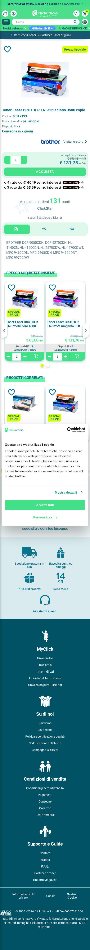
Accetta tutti (45, 505)
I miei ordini (45, 665)
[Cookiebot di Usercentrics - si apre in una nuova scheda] (67, 430)
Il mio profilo (45, 658)
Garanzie (45, 808)
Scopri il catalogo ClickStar (45, 217)
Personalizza (42, 517)
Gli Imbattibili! (41, 28)
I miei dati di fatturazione (45, 678)
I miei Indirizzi (45, 671)
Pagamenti (45, 794)
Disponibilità (22, 346)
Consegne (45, 801)
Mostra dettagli (66, 492)
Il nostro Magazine (45, 879)
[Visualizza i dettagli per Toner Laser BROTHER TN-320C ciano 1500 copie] (65, 403)
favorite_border (7, 49)
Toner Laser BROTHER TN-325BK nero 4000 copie (22, 324)
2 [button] (47, 365)
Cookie (50, 896)
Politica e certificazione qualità (45, 736)
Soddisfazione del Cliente (45, 743)
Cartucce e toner (45, 873)
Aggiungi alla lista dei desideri (11, 287)
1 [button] (42, 365)
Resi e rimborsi (45, 815)
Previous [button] (4, 330)
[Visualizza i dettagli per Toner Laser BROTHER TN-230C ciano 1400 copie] (24, 403)
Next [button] (86, 330)
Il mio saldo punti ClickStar (45, 685)
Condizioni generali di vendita (45, 788)
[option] (45, 3)
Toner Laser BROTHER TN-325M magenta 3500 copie (64, 324)
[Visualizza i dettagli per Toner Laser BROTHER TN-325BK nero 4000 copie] (24, 299)
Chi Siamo (45, 723)
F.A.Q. (45, 866)
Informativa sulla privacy (23, 896)
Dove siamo (45, 730)
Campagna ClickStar (45, 750)
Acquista (45, 171)
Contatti (45, 853)
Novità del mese (13, 28)
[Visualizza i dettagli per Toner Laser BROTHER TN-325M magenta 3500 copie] (65, 299)
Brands (45, 859)
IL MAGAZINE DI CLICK (73, 28)
